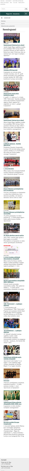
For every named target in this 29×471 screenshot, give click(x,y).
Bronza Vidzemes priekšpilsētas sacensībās (14, 213)
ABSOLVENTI (21, 2)
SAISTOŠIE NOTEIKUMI (18, 1)
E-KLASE (15, 2)
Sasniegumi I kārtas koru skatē (14, 120)
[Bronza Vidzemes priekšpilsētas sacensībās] (12, 205)
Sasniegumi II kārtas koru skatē (14, 45)
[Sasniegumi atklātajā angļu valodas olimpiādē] (12, 350)
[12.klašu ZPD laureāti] (12, 63)
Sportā (3, 23)
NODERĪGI (2, 4)
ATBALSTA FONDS (4, 2)
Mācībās (3, 21)
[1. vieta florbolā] (12, 161)
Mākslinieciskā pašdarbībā (8, 26)
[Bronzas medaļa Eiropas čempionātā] (12, 415)
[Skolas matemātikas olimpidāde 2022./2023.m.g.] (12, 273)
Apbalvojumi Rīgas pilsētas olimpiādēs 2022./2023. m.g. (13, 403)
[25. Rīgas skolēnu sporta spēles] (12, 228)
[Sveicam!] (12, 373)
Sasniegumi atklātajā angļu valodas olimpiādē (12, 358)
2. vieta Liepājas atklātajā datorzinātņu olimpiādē (12, 258)
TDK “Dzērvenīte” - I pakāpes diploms (13, 304)
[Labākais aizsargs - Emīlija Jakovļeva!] (12, 136)
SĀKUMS (2, 1)
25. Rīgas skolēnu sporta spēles (14, 235)
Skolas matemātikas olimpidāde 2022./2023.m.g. (14, 281)
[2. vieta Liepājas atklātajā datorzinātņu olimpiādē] (12, 250)
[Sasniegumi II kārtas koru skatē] (12, 38)
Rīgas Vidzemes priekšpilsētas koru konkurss (13, 189)
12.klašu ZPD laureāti (10, 70)
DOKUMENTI (8, 1)
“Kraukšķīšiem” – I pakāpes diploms (13, 331)
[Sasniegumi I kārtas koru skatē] (12, 113)
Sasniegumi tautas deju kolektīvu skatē (11, 94)
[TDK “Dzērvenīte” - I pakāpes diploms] (12, 296)
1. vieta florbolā (9, 169)
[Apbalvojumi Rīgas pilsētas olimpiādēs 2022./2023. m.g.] (12, 395)
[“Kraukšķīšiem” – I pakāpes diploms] (12, 323)
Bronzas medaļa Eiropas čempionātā (11, 423)
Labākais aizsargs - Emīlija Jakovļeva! (12, 144)
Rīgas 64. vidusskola (12, 14)
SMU (11, 2)
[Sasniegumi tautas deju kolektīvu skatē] (12, 86)
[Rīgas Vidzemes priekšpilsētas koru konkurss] (12, 181)
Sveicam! (6, 380)
